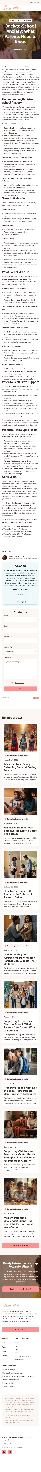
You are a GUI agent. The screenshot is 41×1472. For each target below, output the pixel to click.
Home (4, 1343)
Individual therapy (8, 1370)
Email (6, 626)
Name (6, 615)
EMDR (17, 1346)
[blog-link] (20, 737)
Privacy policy (19, 683)
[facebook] (34, 698)
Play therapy (19, 1360)
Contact (5, 1355)
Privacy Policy (7, 1443)
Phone (6, 636)
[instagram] (37, 698)
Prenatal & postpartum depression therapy (18, 1376)
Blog (4, 1351)
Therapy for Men (8, 1383)
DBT (16, 1343)
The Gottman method (23, 1356)
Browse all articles (20, 1245)
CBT (16, 1349)
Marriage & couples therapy (12, 1373)
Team (4, 1347)
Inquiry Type (8, 647)
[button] (37, 7)
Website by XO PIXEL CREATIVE (13, 1447)
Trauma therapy (8, 1386)
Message (7, 657)
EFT (16, 1353)
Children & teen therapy (11, 1380)
